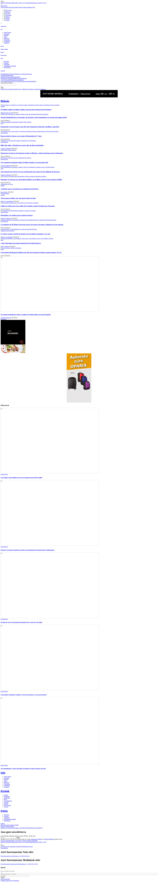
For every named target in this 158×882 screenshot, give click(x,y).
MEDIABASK (33, 3)
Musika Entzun (19, 78)
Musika (3, 74)
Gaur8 (7, 80)
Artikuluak (7, 64)
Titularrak (18, 846)
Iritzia (12, 7)
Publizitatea (33, 81)
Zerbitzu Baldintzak (49, 839)
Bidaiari (25, 78)
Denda (11, 75)
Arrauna (6, 806)
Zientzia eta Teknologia (21, 74)
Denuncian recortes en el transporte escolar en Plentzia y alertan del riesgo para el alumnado (32, 153)
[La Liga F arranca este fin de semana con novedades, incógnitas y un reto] (79, 229)
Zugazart (6, 63)
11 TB (44, 3)
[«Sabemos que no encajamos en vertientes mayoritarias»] (79, 184)
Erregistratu (16, 880)
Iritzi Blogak (7, 67)
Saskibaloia (7, 796)
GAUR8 (26, 3)
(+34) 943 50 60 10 (24, 856)
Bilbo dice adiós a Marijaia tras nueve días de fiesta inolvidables (22, 145)
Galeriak (7, 77)
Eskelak (8, 75)
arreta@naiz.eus (14, 856)
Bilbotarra (6, 38)
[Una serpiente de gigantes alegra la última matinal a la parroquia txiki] (16, 157)
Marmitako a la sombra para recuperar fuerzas (17, 215)
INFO (2, 6)
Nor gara (3, 81)
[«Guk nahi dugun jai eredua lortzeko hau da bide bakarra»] (79, 238)
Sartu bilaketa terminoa (7, 83)
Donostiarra (7, 40)
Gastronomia (12, 74)
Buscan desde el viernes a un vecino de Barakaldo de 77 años (21, 136)
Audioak (11, 77)
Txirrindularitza (8, 801)
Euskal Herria (7, 32)
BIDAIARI (15, 3)
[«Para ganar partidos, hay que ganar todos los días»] (79, 193)
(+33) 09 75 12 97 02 (32, 864)
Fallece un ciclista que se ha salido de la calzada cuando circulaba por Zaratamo (28, 206)
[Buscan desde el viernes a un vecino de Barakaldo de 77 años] (79, 131)
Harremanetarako (9, 81)
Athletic (3, 106)
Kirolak (16, 7)
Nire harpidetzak (11, 846)
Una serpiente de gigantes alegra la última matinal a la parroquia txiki (24, 162)
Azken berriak (4, 7)
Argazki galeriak (9, 825)
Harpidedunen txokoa (27, 846)
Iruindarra (6, 43)
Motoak (6, 804)
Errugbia (6, 802)
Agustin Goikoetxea (6, 148)
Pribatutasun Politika (36, 839)
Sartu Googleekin (5, 879)
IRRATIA (3, 3)
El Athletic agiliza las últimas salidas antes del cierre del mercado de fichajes (26, 109)
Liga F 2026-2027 (9, 230)
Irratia (2, 78)
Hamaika (21, 80)
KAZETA (40, 3)
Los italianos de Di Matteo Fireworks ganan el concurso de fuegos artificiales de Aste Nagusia (32, 224)
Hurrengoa (3, 319)
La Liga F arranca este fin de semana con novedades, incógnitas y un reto (25, 234)
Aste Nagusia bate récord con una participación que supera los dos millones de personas (30, 172)
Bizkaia (5, 100)
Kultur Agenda (4, 55)
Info (9, 7)
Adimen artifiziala (27, 7)
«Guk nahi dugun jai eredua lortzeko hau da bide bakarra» (21, 243)
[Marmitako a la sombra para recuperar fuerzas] (18, 210)
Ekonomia (6, 34)
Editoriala (6, 61)
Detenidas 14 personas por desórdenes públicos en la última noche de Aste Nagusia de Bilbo (31, 179)
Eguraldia (3, 75)
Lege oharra (17, 81)
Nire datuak (4, 846)
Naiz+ (5, 37)
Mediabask (12, 80)
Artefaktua (3, 70)
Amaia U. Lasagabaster (7, 201)
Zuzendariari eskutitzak (10, 66)
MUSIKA (8, 3)
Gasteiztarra (7, 41)
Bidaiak (7, 74)
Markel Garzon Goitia (6, 112)
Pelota (2, 249)
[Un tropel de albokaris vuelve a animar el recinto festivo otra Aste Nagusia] (50, 311)
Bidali (18, 837)
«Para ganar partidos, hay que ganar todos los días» (18, 198)
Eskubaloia (7, 798)
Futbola (3, 230)
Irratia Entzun (7, 78)
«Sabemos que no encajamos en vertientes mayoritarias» (20, 189)
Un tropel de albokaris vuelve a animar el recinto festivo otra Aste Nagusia (26, 314)
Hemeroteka (17, 77)
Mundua (6, 35)
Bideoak (3, 77)
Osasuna (29, 74)
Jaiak (33, 7)
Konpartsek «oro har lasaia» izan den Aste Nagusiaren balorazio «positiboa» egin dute (30, 127)
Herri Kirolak (7, 805)
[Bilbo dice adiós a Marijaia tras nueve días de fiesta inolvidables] (79, 140)
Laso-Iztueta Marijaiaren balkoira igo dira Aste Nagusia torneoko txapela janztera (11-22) (31, 252)
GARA (20, 3)
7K (23, 3)
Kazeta (17, 80)
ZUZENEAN (7, 828)
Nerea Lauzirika (5, 246)
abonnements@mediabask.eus (18, 864)
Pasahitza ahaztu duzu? (7, 880)
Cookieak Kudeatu (25, 81)
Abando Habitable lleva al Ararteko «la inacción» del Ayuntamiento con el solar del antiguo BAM (34, 117)
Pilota (5, 799)
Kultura (20, 7)
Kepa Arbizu (4, 192)
